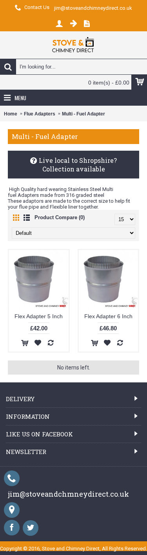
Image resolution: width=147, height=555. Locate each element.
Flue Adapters (39, 114)
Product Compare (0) (59, 217)
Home (10, 114)
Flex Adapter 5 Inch (39, 316)
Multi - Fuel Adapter (83, 114)
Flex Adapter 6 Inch (108, 316)
